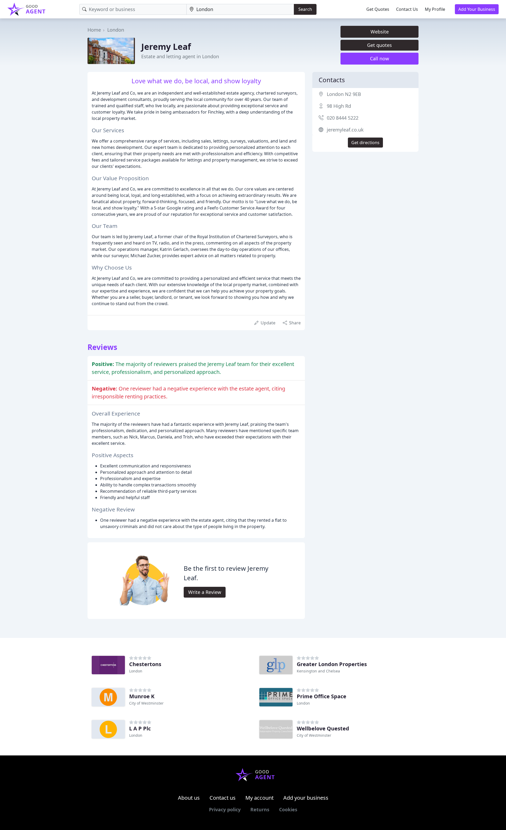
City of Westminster (146, 703)
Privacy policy (225, 809)
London (115, 30)
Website (380, 31)
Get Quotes (377, 9)
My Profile (435, 9)
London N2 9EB (344, 94)
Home (94, 30)
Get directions (365, 142)
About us (189, 797)
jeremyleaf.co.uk (345, 129)
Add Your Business (476, 9)
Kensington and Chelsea (318, 670)
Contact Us (407, 9)
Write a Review (204, 592)
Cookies (288, 809)
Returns (259, 809)
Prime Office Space (321, 696)
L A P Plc (140, 728)
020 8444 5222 (342, 118)
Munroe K (141, 696)
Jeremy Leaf (166, 46)
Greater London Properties (332, 664)
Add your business (305, 797)
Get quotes (379, 45)
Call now (379, 58)
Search (305, 9)
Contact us (223, 797)
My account (259, 797)
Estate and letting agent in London (180, 56)
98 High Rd (339, 106)
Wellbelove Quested (323, 728)
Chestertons (145, 664)
